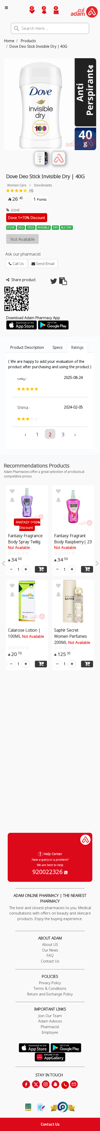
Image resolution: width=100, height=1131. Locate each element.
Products (28, 40)
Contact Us (50, 1124)
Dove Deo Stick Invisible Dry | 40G (38, 46)
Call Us (18, 263)
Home (9, 40)
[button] (41, 12)
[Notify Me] (12, 499)
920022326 (48, 871)
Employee (50, 1032)
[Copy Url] (63, 282)
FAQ (50, 955)
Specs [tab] (58, 347)
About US (50, 944)
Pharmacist (50, 1026)
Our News (50, 950)
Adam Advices (50, 1021)
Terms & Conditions (50, 988)
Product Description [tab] (27, 347)
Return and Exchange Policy (50, 994)
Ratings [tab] (77, 347)
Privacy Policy (50, 982)
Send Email (44, 263)
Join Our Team (50, 1015)
